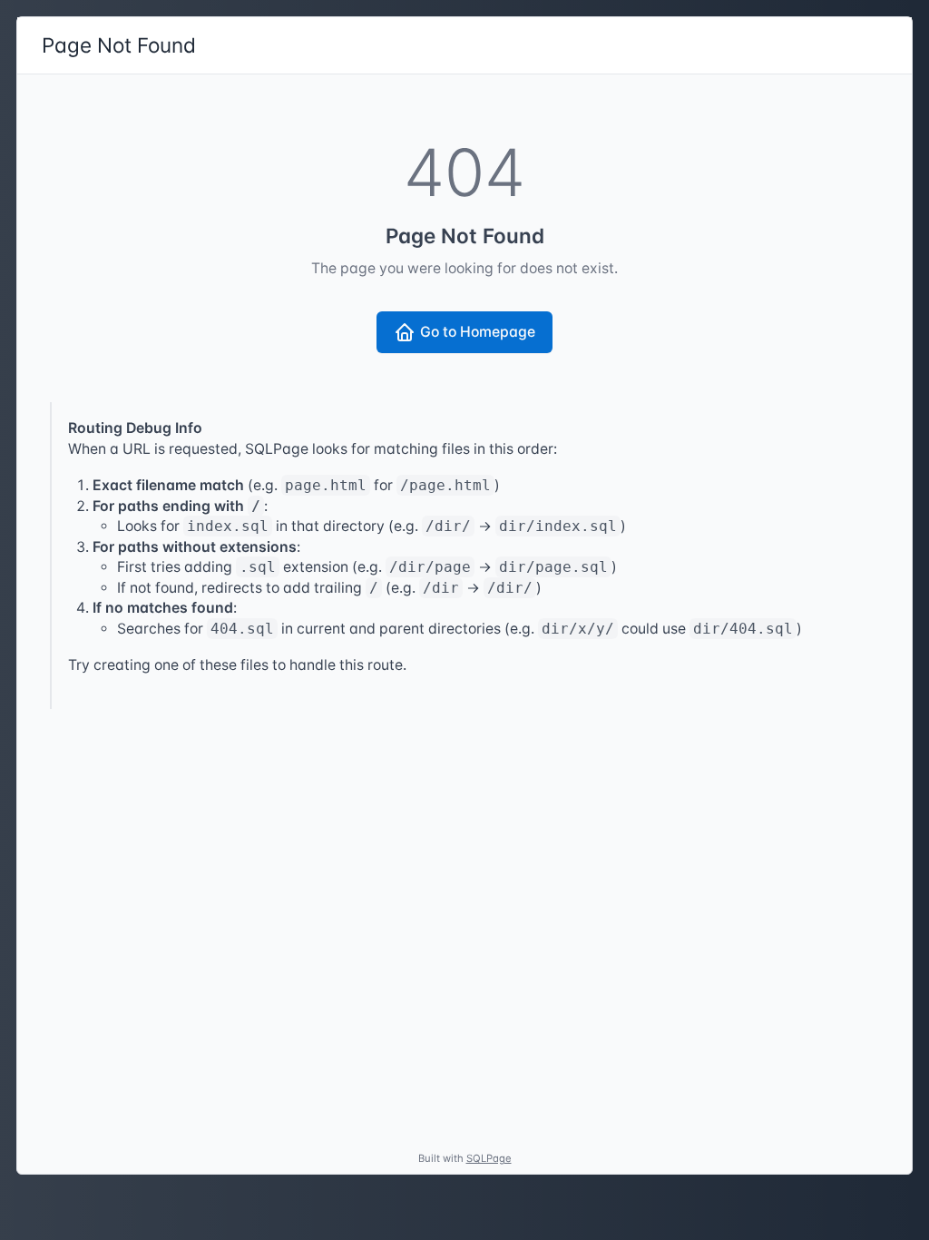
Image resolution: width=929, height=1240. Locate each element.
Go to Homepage (477, 331)
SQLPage (489, 1158)
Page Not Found (119, 45)
